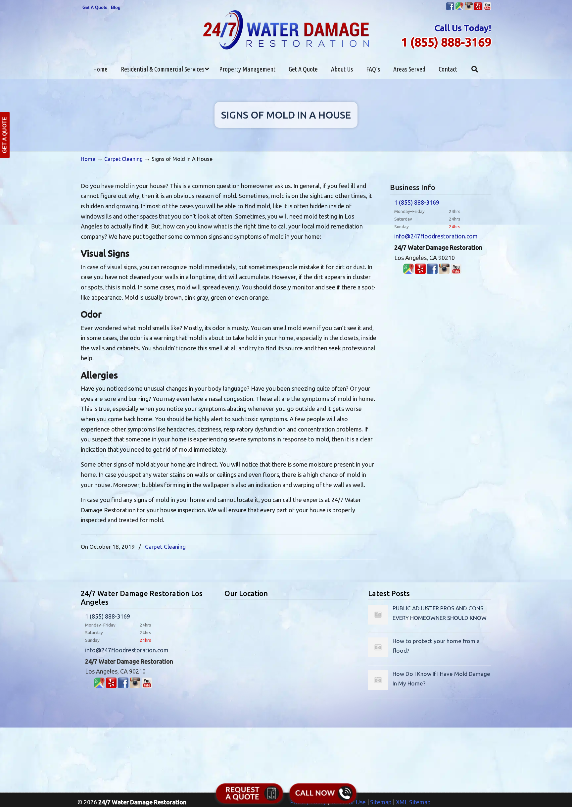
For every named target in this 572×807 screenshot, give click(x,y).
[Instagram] (469, 8)
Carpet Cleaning (123, 159)
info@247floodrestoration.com (436, 236)
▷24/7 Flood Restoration (286, 30)
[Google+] (459, 8)
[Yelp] (478, 8)
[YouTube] (487, 8)
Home (88, 159)
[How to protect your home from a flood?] (378, 655)
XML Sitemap (413, 802)
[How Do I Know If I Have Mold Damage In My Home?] (378, 688)
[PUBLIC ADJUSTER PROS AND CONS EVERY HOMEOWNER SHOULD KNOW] (378, 622)
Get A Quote (94, 7)
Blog (115, 7)
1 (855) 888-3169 (446, 42)
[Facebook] (450, 8)
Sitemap (381, 802)
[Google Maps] (408, 272)
